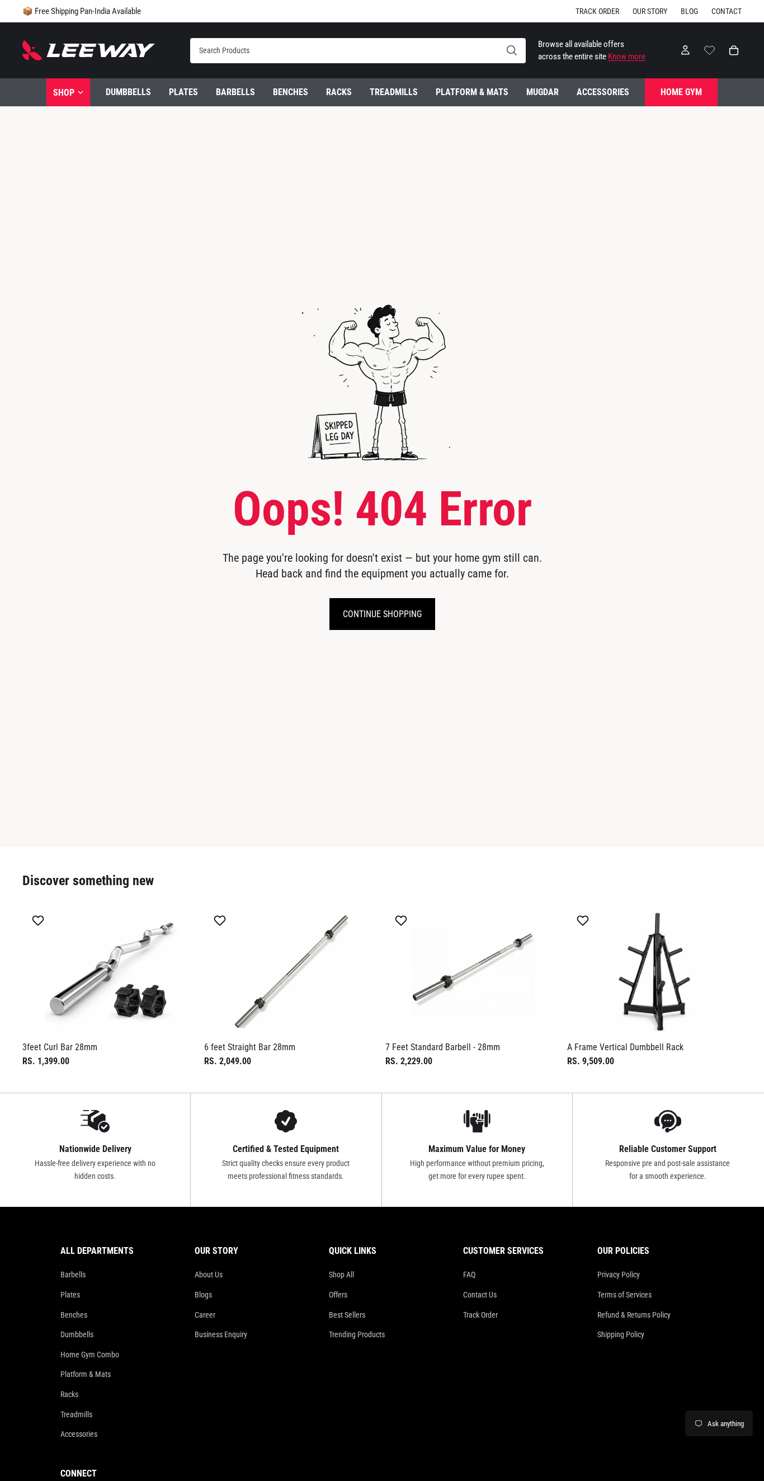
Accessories (78, 1434)
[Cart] (733, 50)
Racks (69, 1394)
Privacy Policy (618, 1274)
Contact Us (480, 1294)
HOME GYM (681, 92)
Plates (70, 1294)
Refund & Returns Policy (634, 1314)
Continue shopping (382, 614)
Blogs (203, 1294)
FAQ (469, 1274)
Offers (338, 1294)
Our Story (650, 11)
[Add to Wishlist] (39, 920)
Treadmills (76, 1414)
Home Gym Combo (89, 1354)
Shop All (341, 1274)
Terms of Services (624, 1294)
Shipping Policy (620, 1334)
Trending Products (357, 1334)
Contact (726, 11)
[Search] (358, 50)
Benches (73, 1314)
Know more (626, 56)
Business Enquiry (221, 1334)
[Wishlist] (709, 48)
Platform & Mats (85, 1374)
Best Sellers (347, 1314)
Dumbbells (76, 1334)
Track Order (597, 11)
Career (205, 1314)
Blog (689, 11)
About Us (209, 1274)
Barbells (73, 1274)
